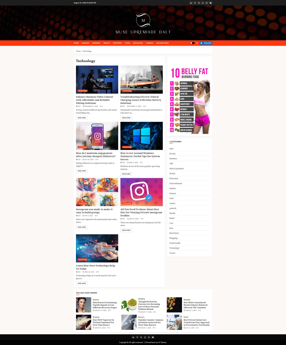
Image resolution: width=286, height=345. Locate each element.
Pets (171, 228)
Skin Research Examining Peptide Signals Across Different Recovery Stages (105, 305)
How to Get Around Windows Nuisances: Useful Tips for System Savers (140, 156)
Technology (83, 91)
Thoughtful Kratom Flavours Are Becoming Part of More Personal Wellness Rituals (149, 305)
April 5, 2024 (133, 163)
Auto (171, 148)
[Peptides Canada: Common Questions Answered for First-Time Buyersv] (129, 322)
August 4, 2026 (191, 310)
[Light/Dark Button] (192, 43)
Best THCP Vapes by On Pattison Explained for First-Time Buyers (103, 322)
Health (106, 43)
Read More (82, 118)
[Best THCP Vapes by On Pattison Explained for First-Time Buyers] (83, 322)
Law (171, 223)
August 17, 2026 (146, 312)
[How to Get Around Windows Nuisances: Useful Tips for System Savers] (141, 136)
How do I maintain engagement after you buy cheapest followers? (96, 155)
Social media (174, 243)
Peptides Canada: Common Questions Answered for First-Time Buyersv (150, 322)
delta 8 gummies (176, 168)
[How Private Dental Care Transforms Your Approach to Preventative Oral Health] (174, 322)
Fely (79, 106)
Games (172, 203)
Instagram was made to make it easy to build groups (94, 211)
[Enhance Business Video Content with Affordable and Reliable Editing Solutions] (97, 80)
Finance (149, 43)
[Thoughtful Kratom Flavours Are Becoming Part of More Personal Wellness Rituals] (129, 304)
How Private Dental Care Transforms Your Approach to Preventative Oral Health (197, 322)
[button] (197, 43)
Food (127, 43)
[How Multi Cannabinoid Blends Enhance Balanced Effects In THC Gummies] (174, 304)
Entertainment (175, 183)
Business (96, 43)
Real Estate (174, 233)
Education (138, 43)
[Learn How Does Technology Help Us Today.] (97, 248)
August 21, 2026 (100, 310)
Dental (172, 173)
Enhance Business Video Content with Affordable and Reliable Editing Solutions (94, 100)
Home (76, 43)
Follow (207, 43)
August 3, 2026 (145, 328)
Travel (172, 253)
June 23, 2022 (134, 219)
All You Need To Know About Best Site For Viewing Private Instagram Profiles (141, 212)
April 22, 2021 (89, 272)
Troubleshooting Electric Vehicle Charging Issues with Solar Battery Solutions (140, 100)
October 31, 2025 (135, 106)
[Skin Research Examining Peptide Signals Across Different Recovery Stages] (83, 304)
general (172, 208)
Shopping (117, 43)
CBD (171, 163)
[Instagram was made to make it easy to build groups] (97, 192)
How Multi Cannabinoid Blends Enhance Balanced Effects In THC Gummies (195, 305)
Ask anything (162, 43)
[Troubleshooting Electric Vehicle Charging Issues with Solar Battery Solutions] (141, 80)
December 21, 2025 (91, 106)
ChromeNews (150, 342)
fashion (85, 43)
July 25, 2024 (89, 160)
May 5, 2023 (89, 216)
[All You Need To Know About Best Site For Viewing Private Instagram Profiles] (141, 192)
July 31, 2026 (190, 328)
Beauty (172, 153)
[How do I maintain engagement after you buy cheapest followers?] (97, 136)
